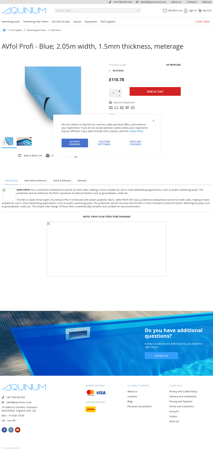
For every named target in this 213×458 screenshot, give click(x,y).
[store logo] (25, 10)
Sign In (193, 10)
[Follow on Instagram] (11, 430)
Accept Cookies (75, 143)
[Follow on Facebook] (4, 430)
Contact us (161, 355)
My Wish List (175, 10)
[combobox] (97, 10)
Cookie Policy (136, 131)
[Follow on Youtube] (17, 430)
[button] (4, 142)
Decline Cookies (135, 143)
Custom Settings (104, 143)
